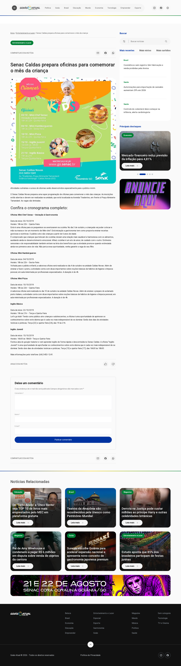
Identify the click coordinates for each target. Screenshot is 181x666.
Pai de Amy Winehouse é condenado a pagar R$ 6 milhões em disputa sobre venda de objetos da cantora (35, 554)
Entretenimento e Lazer (25, 33)
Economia (99, 8)
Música (135, 623)
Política (48, 8)
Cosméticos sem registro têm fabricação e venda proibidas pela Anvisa (143, 66)
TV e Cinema (163, 623)
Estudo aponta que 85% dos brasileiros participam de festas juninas (143, 555)
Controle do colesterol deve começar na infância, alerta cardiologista (142, 110)
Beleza (68, 613)
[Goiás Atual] (30, 8)
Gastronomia (98, 628)
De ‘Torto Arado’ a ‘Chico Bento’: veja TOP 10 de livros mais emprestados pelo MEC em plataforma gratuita (33, 510)
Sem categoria (164, 613)
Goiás (57, 8)
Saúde (126, 82)
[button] (138, 174)
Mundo (88, 8)
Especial (97, 618)
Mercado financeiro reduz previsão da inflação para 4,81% (145, 157)
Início (12, 33)
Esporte (138, 8)
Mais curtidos (163, 50)
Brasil (66, 8)
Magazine (128, 492)
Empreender (125, 8)
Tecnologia (111, 8)
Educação (77, 8)
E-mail (17, 426)
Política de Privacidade (90, 655)
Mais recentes (127, 50)
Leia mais (130, 166)
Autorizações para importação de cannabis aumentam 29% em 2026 (143, 88)
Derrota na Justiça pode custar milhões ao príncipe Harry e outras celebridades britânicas (144, 512)
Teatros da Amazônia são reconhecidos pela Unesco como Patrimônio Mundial (88, 512)
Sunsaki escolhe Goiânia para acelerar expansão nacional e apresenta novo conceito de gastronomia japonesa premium (87, 554)
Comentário (19, 393)
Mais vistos (145, 50)
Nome (17, 414)
